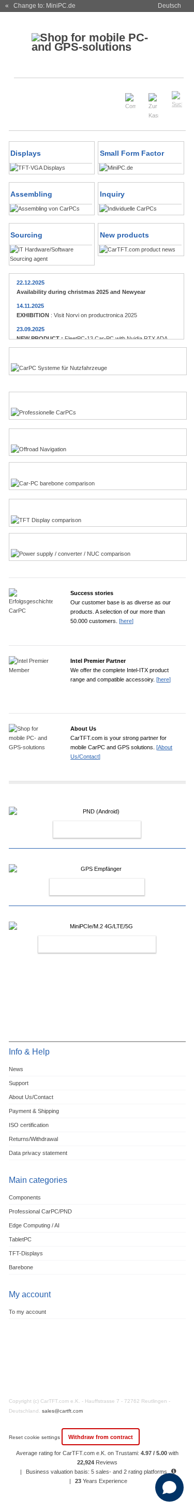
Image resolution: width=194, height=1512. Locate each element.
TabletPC (20, 1239)
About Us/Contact (31, 1097)
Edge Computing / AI (34, 1225)
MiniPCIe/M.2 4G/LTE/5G (86, 944)
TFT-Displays (26, 1253)
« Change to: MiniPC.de (40, 5)
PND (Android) (86, 829)
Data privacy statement (38, 1153)
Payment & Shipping (34, 1111)
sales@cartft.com (62, 1411)
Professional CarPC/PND (40, 1211)
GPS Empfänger (85, 887)
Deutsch (169, 5)
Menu (22, 95)
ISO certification (29, 1125)
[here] (126, 621)
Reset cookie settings (35, 1437)
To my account (27, 1312)
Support (18, 1083)
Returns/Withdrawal (33, 1139)
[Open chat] (169, 1487)
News (16, 1069)
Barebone (21, 1267)
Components (25, 1197)
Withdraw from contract (100, 1437)
